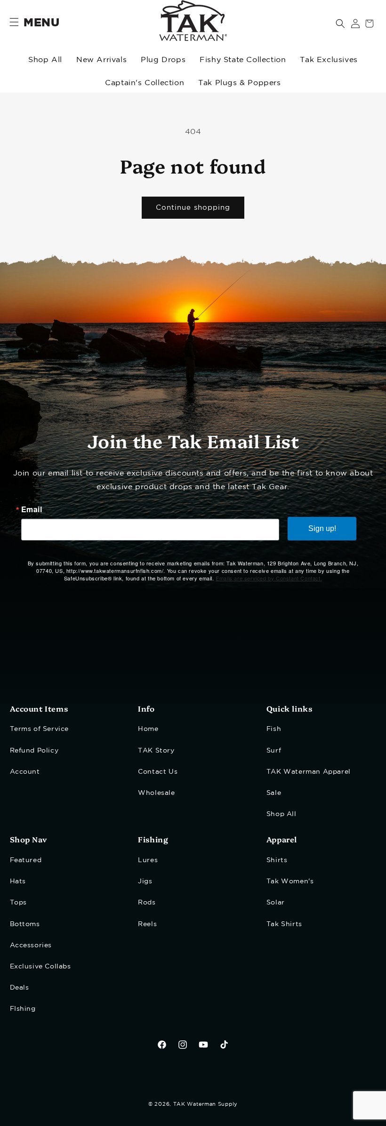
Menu (41, 23)
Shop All (45, 59)
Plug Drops (163, 59)
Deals (19, 988)
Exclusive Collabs (40, 966)
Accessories (31, 945)
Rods (146, 902)
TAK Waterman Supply (205, 1104)
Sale (273, 793)
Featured (26, 860)
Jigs (145, 881)
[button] (340, 23)
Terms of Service (39, 729)
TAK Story (156, 750)
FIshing (23, 1009)
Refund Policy (34, 750)
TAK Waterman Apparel (308, 772)
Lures (148, 860)
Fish (273, 729)
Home (148, 729)
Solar (275, 902)
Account (25, 772)
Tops (18, 902)
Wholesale (156, 793)
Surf (273, 750)
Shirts (277, 860)
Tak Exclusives (328, 59)
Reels (147, 924)
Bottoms (25, 924)
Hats (18, 881)
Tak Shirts (284, 924)
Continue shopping (193, 208)
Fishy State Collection (243, 59)
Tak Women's (290, 881)
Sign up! (322, 528)
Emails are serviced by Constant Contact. (269, 578)
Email (31, 509)
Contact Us (157, 772)
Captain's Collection (144, 83)
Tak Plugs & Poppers (239, 83)
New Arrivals (101, 59)
